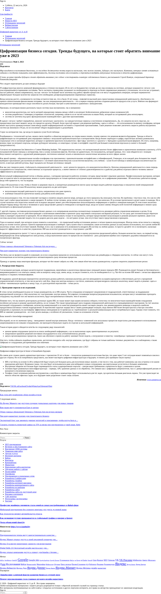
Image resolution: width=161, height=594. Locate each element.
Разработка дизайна (13, 481)
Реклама (100, 564)
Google (23, 560)
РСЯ (87, 564)
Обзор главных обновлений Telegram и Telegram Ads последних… (28, 246)
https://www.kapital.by (20, 527)
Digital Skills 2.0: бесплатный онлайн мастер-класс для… (24, 548)
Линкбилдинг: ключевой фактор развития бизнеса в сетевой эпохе (30, 575)
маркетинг (102, 568)
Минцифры (41, 564)
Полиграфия (10, 472)
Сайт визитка (11, 496)
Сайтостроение (11, 27)
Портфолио (10, 474)
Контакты (9, 8)
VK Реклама (125, 560)
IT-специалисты (64, 560)
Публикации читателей (15, 23)
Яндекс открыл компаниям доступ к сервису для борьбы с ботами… (29, 552)
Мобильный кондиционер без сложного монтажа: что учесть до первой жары (33, 509)
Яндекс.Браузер (141, 564)
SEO (106, 560)
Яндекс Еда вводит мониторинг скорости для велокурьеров (25, 544)
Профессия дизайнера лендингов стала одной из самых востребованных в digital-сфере (39, 505)
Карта (7, 10)
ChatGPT (14, 560)
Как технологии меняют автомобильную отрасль (21, 514)
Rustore (100, 560)
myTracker (84, 560)
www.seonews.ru (154, 380)
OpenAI (90, 560)
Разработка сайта (12, 490)
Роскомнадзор (109, 564)
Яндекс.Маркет (65, 567)
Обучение (57, 564)
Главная (8, 18)
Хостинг (8, 501)
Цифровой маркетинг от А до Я (13, 32)
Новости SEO (11, 21)
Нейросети (49, 564)
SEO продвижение (13, 444)
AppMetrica (8, 560)
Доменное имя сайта (14, 451)
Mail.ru (72, 560)
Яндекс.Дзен (21, 568)
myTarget (77, 560)
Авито (144, 560)
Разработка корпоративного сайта (19, 485)
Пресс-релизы (66, 564)
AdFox (2, 560)
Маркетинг (10, 465)
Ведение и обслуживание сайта (18, 447)
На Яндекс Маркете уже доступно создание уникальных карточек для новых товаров (36, 403)
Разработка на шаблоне (15, 487)
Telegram (111, 560)
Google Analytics (44, 560)
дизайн (94, 568)
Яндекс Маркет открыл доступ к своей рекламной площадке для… (28, 539)
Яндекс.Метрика (83, 568)
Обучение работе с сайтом (16, 469)
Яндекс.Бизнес (131, 564)
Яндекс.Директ (36, 567)
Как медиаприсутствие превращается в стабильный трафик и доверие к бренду (36, 518)
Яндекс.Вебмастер (8, 568)
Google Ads (34, 560)
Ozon (95, 560)
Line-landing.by (6, 14)
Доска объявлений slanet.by (12, 522)
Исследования (13, 564)
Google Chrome (54, 560)
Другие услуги (11, 453)
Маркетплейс (31, 564)
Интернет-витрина (13, 456)
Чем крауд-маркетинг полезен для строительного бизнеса (24, 251)
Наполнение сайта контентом (17, 467)
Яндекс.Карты (50, 568)
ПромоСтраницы (79, 564)
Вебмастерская (11, 25)
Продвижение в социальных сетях (20, 476)
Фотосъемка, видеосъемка (16, 499)
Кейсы (8, 458)
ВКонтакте (152, 560)
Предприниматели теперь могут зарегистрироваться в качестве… (28, 535)
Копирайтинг (11, 462)
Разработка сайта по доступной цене (20, 492)
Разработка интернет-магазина (18, 483)
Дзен (2, 564)
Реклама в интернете (14, 494)
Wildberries (137, 560)
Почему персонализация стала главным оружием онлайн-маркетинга (31, 579)
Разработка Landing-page (15, 478)
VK (117, 560)
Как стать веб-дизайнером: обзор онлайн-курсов (21, 395)
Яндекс (120, 564)
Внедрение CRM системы (16, 449)
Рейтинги (92, 564)
